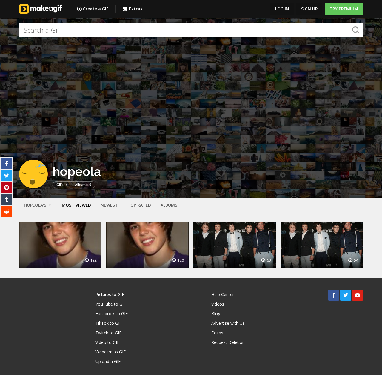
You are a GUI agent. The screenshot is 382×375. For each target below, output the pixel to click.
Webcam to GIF (111, 352)
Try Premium (343, 9)
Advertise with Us (228, 323)
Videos (217, 304)
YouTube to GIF (111, 304)
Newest (109, 205)
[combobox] (191, 30)
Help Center (222, 294)
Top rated (139, 205)
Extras (135, 9)
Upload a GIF (108, 361)
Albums (169, 205)
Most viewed (76, 205)
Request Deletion (228, 342)
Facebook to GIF (112, 313)
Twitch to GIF (108, 333)
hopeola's (35, 205)
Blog (215, 313)
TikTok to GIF (109, 323)
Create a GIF (95, 9)
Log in (282, 9)
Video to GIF (107, 342)
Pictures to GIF (110, 294)
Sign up (309, 9)
